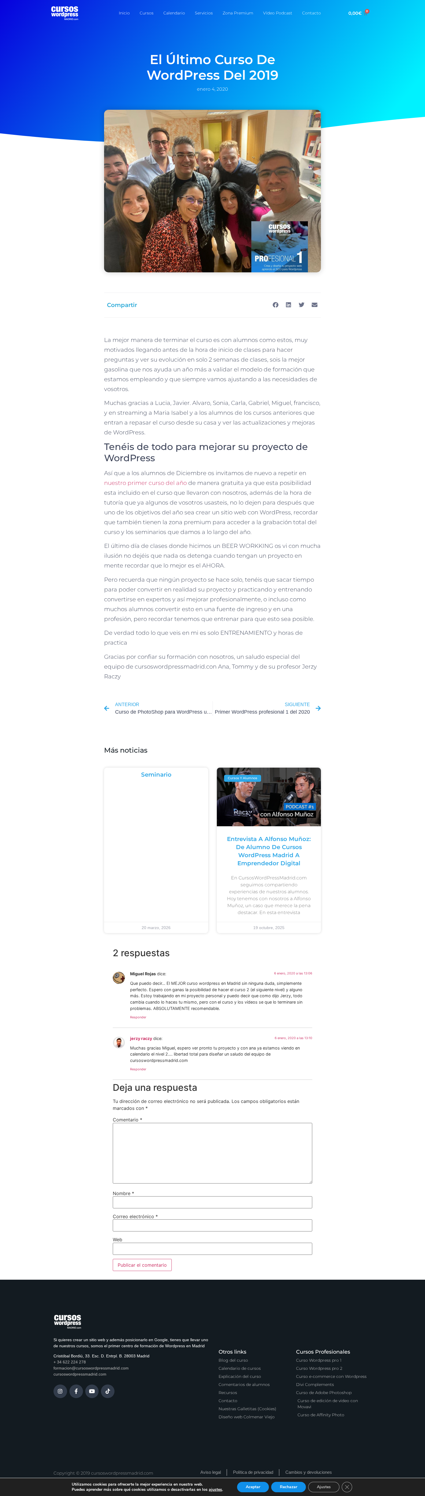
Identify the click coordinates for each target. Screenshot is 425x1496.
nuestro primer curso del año (145, 482)
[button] (275, 305)
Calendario (174, 13)
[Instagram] (60, 1391)
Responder (138, 1017)
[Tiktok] (107, 1391)
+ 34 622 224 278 (69, 1362)
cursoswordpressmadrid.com (79, 1374)
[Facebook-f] (76, 1391)
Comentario (127, 1119)
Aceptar (253, 1487)
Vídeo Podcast (277, 13)
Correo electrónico (135, 1216)
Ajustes (324, 1487)
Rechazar (288, 1487)
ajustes (215, 1489)
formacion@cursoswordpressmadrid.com (91, 1368)
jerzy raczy (141, 1038)
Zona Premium (238, 13)
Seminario (156, 774)
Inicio (124, 13)
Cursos (147, 13)
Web (117, 1239)
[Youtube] (92, 1391)
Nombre (123, 1193)
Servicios (204, 13)
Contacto (311, 13)
